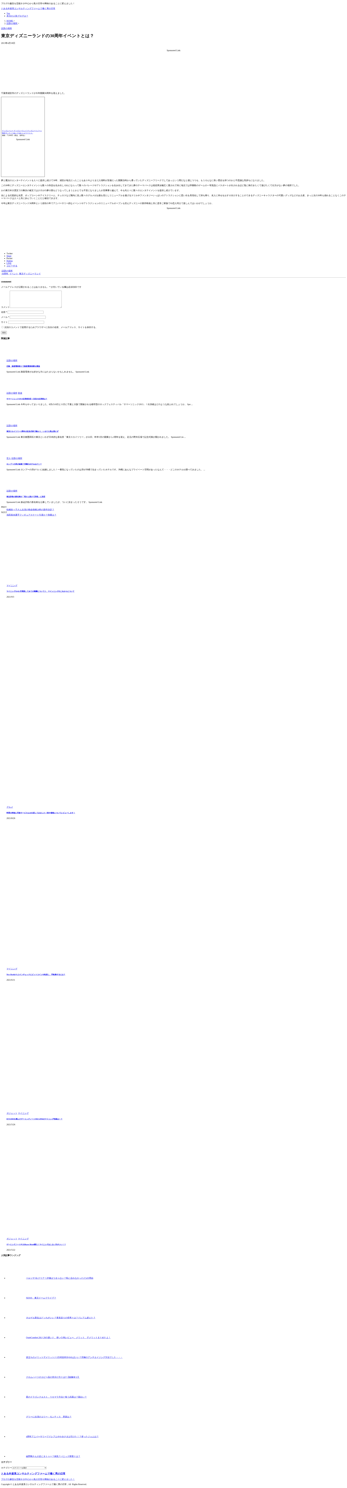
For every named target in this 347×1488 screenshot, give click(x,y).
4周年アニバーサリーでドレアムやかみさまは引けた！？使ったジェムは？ (62, 1436)
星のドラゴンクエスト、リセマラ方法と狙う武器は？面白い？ (56, 1397)
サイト (4, 322)
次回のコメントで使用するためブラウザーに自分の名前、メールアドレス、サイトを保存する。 (51, 327)
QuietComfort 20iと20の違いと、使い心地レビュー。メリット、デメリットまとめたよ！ (68, 1337)
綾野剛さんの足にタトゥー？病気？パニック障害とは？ (53, 1456)
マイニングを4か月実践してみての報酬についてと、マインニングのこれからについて (40, 591)
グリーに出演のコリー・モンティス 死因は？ (49, 1417)
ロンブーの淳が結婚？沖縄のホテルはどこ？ (24, 464)
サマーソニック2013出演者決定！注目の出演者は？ (27, 399)
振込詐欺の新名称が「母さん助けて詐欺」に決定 (26, 497)
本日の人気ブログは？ (17, 16)
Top (8, 13)
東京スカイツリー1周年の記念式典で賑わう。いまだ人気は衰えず (33, 431)
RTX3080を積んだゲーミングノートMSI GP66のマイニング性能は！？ (34, 1119)
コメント (5, 307)
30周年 (5, 274)
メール (5, 317)
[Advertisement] (173, 71)
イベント (13, 274)
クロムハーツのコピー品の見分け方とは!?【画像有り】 (53, 1377)
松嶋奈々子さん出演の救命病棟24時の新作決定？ (30, 509)
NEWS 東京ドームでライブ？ (41, 1298)
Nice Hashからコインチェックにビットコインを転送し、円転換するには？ (36, 974)
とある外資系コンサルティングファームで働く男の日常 (28, 8)
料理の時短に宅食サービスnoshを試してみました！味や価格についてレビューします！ (41, 813)
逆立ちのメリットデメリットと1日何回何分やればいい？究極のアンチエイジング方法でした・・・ (74, 1357)
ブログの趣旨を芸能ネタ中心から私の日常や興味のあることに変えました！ (38, 1479)
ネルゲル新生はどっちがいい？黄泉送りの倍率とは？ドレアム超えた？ (60, 1318)
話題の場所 (7, 271)
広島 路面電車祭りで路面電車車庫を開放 (23, 366)
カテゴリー (6, 1468)
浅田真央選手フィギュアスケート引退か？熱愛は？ (31, 515)
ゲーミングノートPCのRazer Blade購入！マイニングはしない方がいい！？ (36, 1244)
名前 (4, 312)
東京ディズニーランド (30, 274)
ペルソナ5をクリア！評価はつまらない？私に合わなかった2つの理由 (59, 1278)
